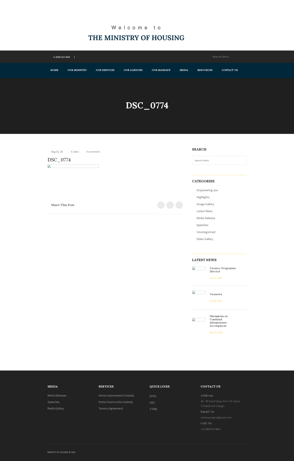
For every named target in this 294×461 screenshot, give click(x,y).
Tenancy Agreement (111, 408)
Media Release (206, 218)
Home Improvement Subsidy (116, 395)
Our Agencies (133, 70)
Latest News (205, 211)
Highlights (203, 197)
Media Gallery (55, 408)
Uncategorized (206, 232)
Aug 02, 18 (57, 151)
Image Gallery (205, 204)
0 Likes (74, 151)
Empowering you (207, 190)
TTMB (153, 409)
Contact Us (230, 70)
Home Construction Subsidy (116, 402)
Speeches (202, 225)
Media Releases (56, 395)
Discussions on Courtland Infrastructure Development (219, 321)
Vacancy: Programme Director (223, 270)
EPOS (153, 396)
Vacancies (215, 294)
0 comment (93, 151)
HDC (152, 403)
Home (54, 70)
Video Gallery (205, 239)
